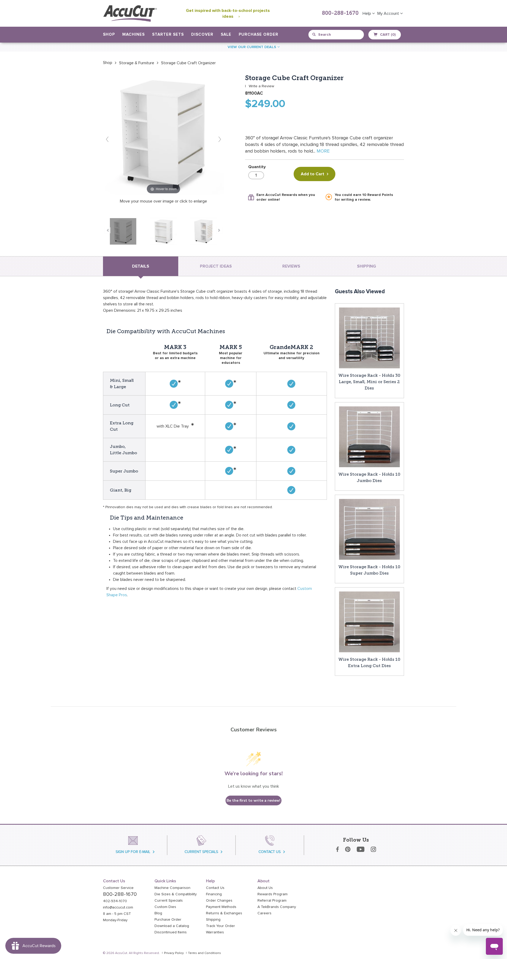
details (140, 266)
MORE (323, 151)
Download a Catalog (171, 926)
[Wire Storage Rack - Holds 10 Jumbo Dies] (369, 436)
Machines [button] (133, 34)
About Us (265, 888)
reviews (291, 266)
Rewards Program (272, 894)
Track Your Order (220, 926)
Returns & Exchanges (224, 913)
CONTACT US (270, 852)
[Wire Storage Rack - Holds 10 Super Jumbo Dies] (369, 529)
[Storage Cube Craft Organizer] (123, 231)
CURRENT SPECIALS (201, 852)
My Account (388, 13)
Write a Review (261, 86)
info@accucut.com (118, 907)
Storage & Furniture (136, 63)
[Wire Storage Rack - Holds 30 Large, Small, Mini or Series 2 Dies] (369, 338)
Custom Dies (165, 907)
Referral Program (272, 900)
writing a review (355, 199)
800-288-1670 (340, 13)
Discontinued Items (170, 932)
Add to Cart (312, 174)
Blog (158, 913)
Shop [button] (109, 34)
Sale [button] (226, 34)
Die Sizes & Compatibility (175, 894)
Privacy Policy (174, 953)
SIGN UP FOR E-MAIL (133, 852)
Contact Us (215, 888)
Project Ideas (216, 266)
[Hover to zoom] (163, 134)
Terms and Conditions (204, 953)
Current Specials (168, 900)
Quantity (257, 167)
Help (367, 13)
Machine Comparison (172, 888)
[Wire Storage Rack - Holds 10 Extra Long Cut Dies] (369, 622)
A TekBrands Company (276, 907)
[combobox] (336, 34)
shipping (366, 266)
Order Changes (219, 900)
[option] (107, 62)
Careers (264, 913)
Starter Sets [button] (168, 34)
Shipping (213, 919)
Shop (107, 63)
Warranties (215, 932)
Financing (214, 894)
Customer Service (118, 888)
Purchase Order (258, 34)
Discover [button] (202, 34)
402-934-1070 (115, 901)
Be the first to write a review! (253, 800)
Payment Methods (221, 907)
